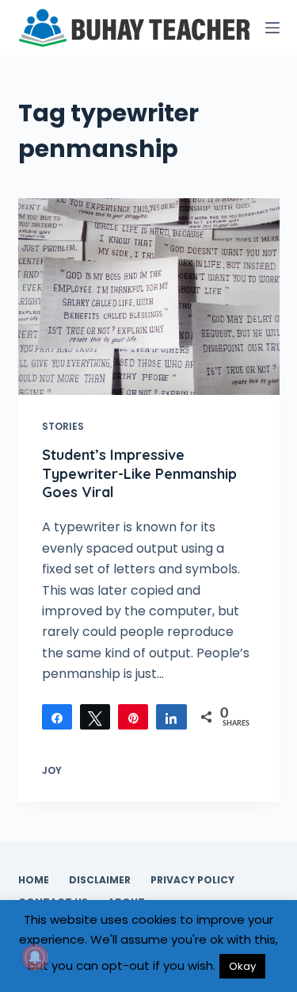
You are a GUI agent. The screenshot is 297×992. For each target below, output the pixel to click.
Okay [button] (242, 966)
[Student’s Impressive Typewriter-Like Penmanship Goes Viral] (149, 296)
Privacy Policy (192, 880)
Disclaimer (100, 880)
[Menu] (272, 28)
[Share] (57, 717)
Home (33, 880)
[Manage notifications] (35, 957)
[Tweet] (95, 717)
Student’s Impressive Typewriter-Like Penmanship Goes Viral (139, 473)
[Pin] (133, 717)
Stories (63, 426)
